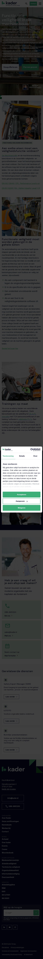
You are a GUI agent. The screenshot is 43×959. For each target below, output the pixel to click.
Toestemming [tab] (8, 456)
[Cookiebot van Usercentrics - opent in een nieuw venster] (30, 449)
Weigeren (21, 508)
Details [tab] (22, 456)
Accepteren (21, 494)
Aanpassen (20, 501)
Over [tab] (35, 456)
